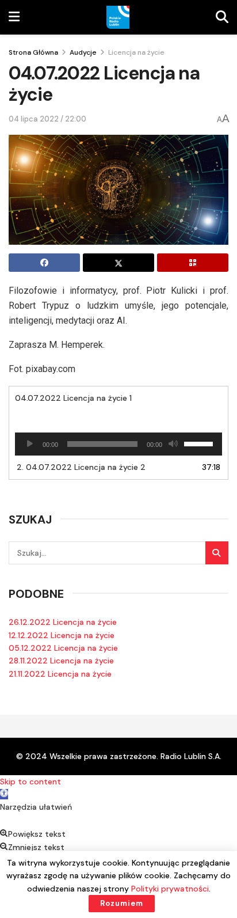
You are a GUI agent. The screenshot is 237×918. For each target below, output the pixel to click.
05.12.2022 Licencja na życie (63, 648)
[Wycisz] (173, 444)
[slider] (200, 443)
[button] (4, 794)
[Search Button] (216, 552)
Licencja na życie (136, 52)
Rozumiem (121, 903)
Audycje (83, 52)
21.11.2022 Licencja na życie (60, 674)
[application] (118, 444)
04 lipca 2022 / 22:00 (47, 119)
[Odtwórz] (30, 444)
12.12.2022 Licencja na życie (61, 635)
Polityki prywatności (170, 888)
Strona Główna (33, 52)
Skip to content (30, 781)
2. (81, 467)
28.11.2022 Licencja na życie (61, 660)
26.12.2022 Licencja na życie (63, 622)
